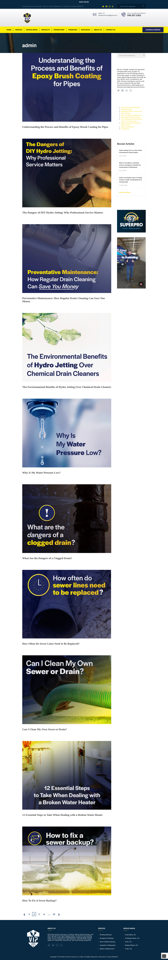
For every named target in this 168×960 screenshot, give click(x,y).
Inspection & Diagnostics (108, 945)
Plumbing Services (126, 109)
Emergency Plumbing (106, 938)
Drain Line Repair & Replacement (131, 115)
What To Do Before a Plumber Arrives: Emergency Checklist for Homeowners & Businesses (130, 165)
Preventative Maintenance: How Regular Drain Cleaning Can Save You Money (63, 300)
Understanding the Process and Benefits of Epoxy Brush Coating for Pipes (65, 126)
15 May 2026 (123, 185)
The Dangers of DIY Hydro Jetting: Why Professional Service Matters (62, 212)
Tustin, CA (128, 949)
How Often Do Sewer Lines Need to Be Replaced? (51, 643)
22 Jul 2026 (122, 170)
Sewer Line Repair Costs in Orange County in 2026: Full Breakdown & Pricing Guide (130, 180)
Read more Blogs (124, 192)
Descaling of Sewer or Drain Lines (131, 111)
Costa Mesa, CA (130, 935)
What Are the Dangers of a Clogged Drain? (47, 558)
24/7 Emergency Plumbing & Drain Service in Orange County (131, 120)
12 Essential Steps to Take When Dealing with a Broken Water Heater (62, 814)
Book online (84, 2)
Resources (85, 30)
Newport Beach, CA (131, 945)
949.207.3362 (134, 15)
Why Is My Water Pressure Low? (41, 472)
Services (18, 30)
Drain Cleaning (125, 113)
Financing (72, 30)
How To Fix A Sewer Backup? (39, 900)
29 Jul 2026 (122, 155)
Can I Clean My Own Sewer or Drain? (44, 729)
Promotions (59, 30)
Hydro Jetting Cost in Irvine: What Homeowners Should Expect (130, 151)
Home (9, 30)
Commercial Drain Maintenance (130, 107)
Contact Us (110, 30)
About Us (98, 30)
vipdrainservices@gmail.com (107, 15)
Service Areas (32, 30)
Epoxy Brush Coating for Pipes (130, 117)
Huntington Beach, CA (132, 938)
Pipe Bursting (125, 129)
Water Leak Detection (127, 127)
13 (54, 914)
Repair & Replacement (107, 949)
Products (45, 30)
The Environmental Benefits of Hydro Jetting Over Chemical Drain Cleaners (66, 386)
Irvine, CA (128, 942)
